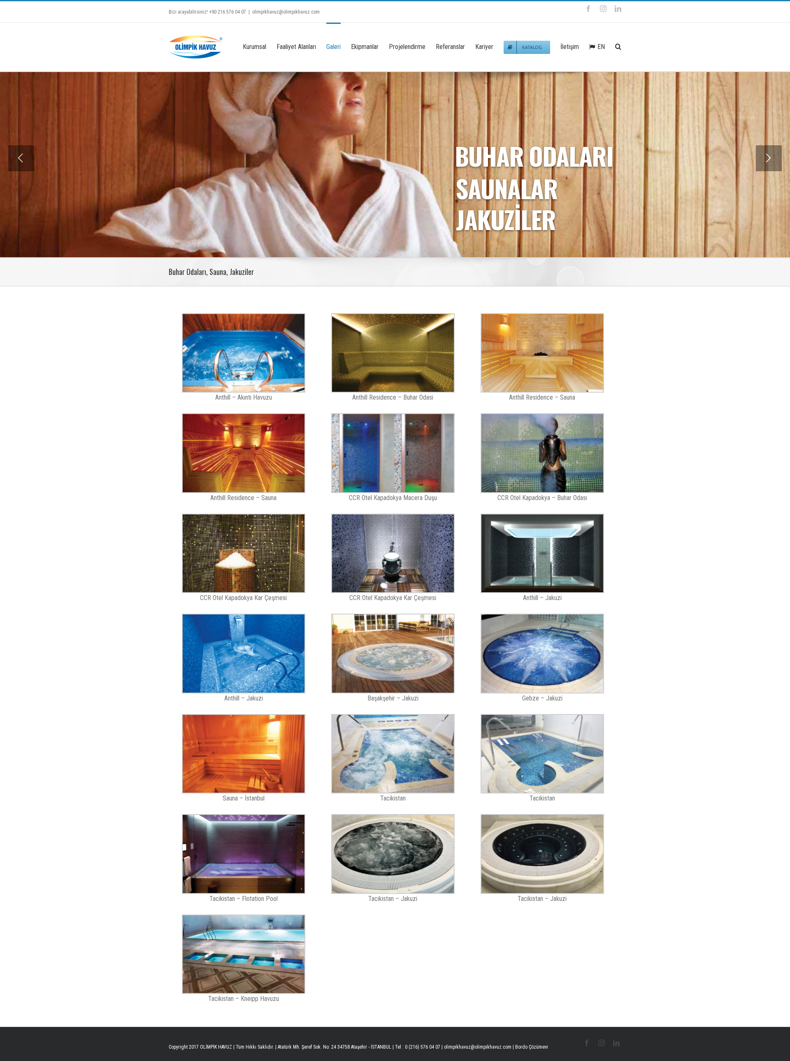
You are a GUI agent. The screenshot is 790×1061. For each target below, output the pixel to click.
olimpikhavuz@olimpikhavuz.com (286, 12)
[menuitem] (259, 46)
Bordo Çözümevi (531, 1047)
